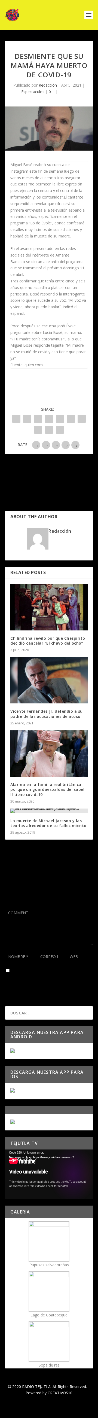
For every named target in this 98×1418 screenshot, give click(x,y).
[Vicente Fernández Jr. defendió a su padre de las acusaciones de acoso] (49, 680)
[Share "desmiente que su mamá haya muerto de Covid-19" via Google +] (38, 418)
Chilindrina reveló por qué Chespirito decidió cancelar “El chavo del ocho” (47, 641)
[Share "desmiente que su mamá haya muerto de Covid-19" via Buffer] (81, 418)
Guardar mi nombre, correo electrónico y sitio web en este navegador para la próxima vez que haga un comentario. (48, 974)
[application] (49, 1174)
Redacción (48, 85)
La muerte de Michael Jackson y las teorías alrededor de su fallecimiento (48, 823)
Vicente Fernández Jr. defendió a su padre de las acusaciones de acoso (46, 714)
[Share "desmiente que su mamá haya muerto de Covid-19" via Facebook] (16, 418)
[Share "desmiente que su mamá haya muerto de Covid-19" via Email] (49, 429)
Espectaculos (32, 91)
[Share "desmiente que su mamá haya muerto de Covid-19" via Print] (59, 429)
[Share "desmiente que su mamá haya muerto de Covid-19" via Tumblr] (49, 418)
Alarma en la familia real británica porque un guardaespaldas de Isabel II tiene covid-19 (47, 789)
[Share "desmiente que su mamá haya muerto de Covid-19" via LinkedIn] (70, 418)
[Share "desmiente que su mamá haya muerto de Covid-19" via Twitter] (27, 418)
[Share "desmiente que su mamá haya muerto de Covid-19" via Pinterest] (59, 418)
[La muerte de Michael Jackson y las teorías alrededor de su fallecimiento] (49, 811)
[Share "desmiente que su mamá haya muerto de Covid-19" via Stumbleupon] (38, 429)
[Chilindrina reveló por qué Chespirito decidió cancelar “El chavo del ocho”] (49, 607)
